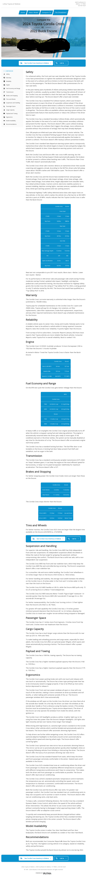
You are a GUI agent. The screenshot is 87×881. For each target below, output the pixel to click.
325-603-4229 (82, 5)
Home (22, 12)
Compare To (46, 12)
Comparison (9, 71)
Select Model (33, 12)
